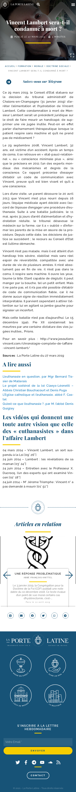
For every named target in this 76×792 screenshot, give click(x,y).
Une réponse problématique (38, 573)
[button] (73, 4)
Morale (38, 66)
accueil (10, 66)
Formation (24, 66)
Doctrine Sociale (57, 66)
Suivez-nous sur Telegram (42, 81)
